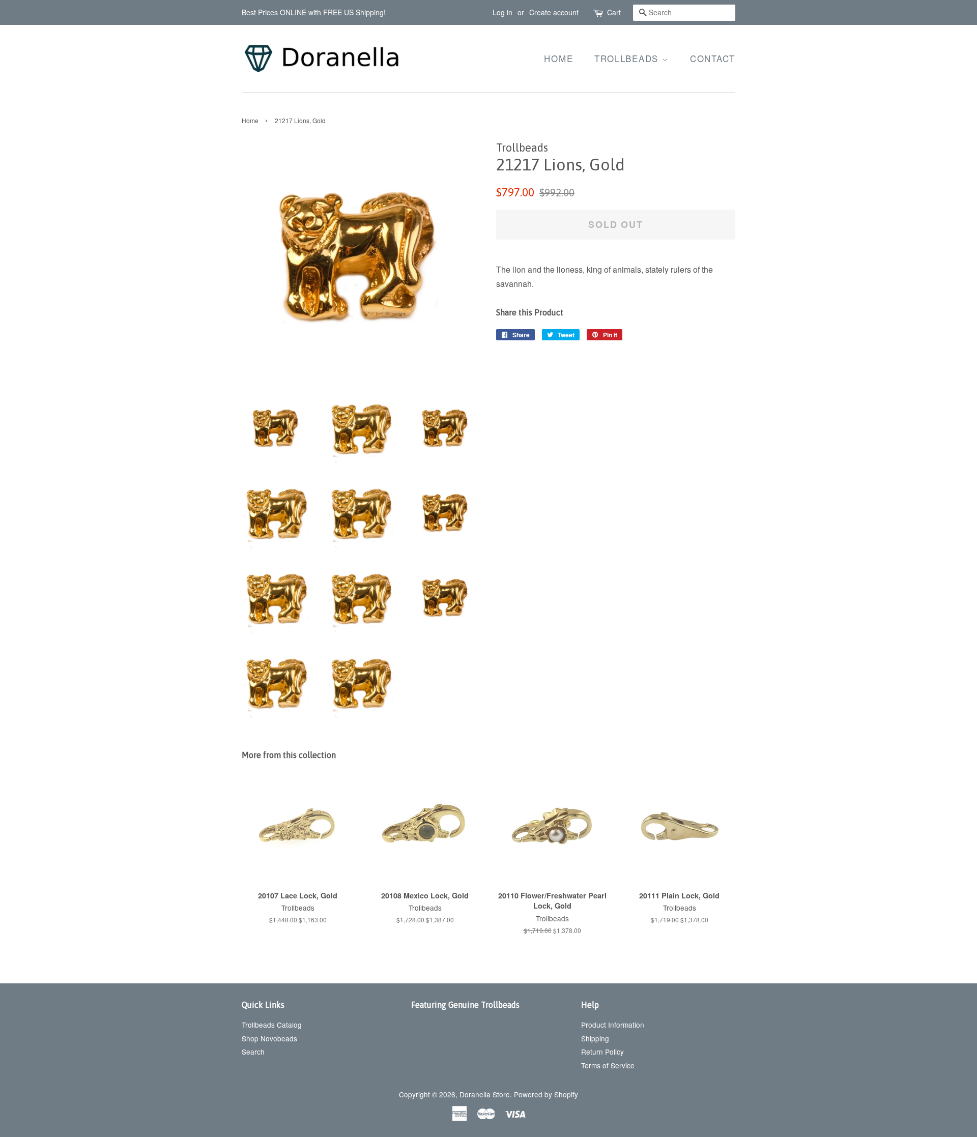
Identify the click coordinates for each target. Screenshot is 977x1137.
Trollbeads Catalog (272, 1024)
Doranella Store (484, 1094)
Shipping (595, 1038)
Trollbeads (628, 58)
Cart (614, 12)
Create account (554, 12)
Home (558, 58)
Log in (502, 12)
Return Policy (602, 1051)
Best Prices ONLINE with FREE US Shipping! (314, 12)
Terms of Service (608, 1065)
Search (253, 1051)
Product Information (612, 1024)
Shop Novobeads (269, 1038)
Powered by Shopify (546, 1094)
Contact (712, 58)
